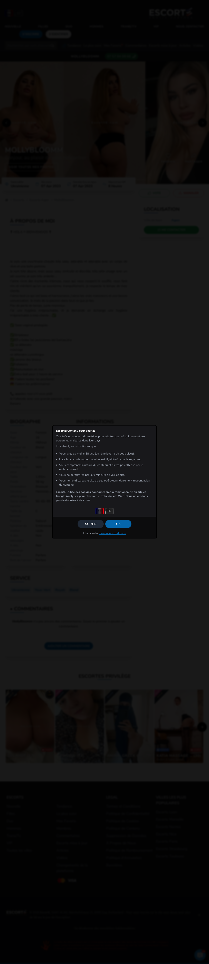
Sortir (90, 524)
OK (118, 524)
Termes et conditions (112, 533)
